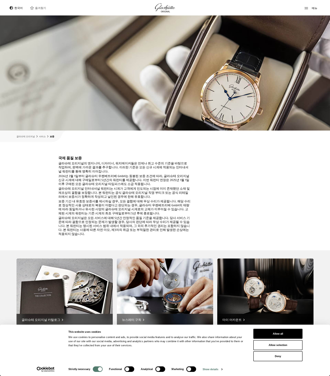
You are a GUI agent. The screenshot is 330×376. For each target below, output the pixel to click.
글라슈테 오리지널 (25, 136)
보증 (52, 136)
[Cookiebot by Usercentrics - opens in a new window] (46, 369)
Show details (210, 369)
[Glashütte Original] (165, 8)
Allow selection (278, 345)
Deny (278, 356)
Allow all (278, 333)
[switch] (129, 369)
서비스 (42, 136)
